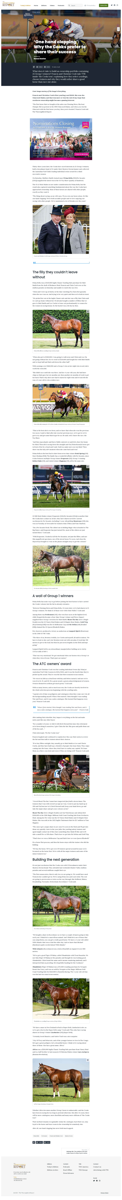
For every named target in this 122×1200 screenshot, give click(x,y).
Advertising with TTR (100, 1170)
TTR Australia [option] (90, 5)
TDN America (83, 1167)
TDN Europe (83, 1170)
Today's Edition (25, 5)
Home (36, 5)
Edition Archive (52, 1170)
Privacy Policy (104, 1193)
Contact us (97, 1167)
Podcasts (61, 5)
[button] (34, 67)
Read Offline (67, 1170)
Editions (44, 5)
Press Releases (68, 1173)
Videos (52, 5)
